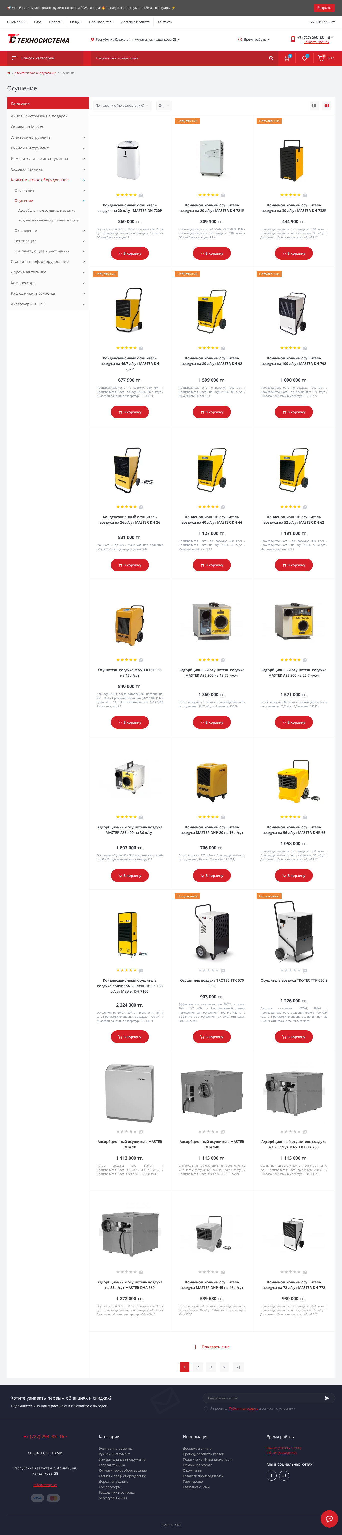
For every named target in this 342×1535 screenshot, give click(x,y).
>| (239, 1367)
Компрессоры (23, 282)
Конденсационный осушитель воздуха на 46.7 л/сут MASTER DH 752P (130, 363)
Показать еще (216, 1347)
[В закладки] (168, 121)
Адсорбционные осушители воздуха (46, 210)
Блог (37, 22)
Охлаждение (26, 230)
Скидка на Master (27, 126)
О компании (16, 22)
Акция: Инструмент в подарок (39, 115)
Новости (55, 22)
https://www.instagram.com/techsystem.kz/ (284, 1476)
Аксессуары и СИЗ (28, 303)
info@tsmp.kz (45, 1484)
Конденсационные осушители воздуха (48, 220)
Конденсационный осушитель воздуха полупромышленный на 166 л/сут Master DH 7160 (130, 986)
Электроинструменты (31, 137)
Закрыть (324, 7)
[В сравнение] (161, 121)
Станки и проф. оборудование (40, 261)
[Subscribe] (327, 1398)
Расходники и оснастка (33, 293)
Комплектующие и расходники (42, 251)
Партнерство (193, 1481)
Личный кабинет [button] (321, 22)
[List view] (314, 105)
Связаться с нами (45, 1453)
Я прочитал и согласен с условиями (252, 1408)
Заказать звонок (316, 42)
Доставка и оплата (135, 22)
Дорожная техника (28, 271)
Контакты (165, 22)
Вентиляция (25, 240)
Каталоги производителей (203, 1476)
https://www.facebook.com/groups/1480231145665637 (272, 1476)
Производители (101, 22)
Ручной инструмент (30, 147)
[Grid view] (326, 105)
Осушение (24, 200)
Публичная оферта (243, 1408)
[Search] (271, 58)
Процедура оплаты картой (203, 1454)
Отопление (25, 190)
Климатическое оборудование (35, 73)
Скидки (75, 22)
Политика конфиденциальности (208, 1459)
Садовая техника (27, 169)
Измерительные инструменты (39, 158)
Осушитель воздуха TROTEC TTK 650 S (294, 980)
